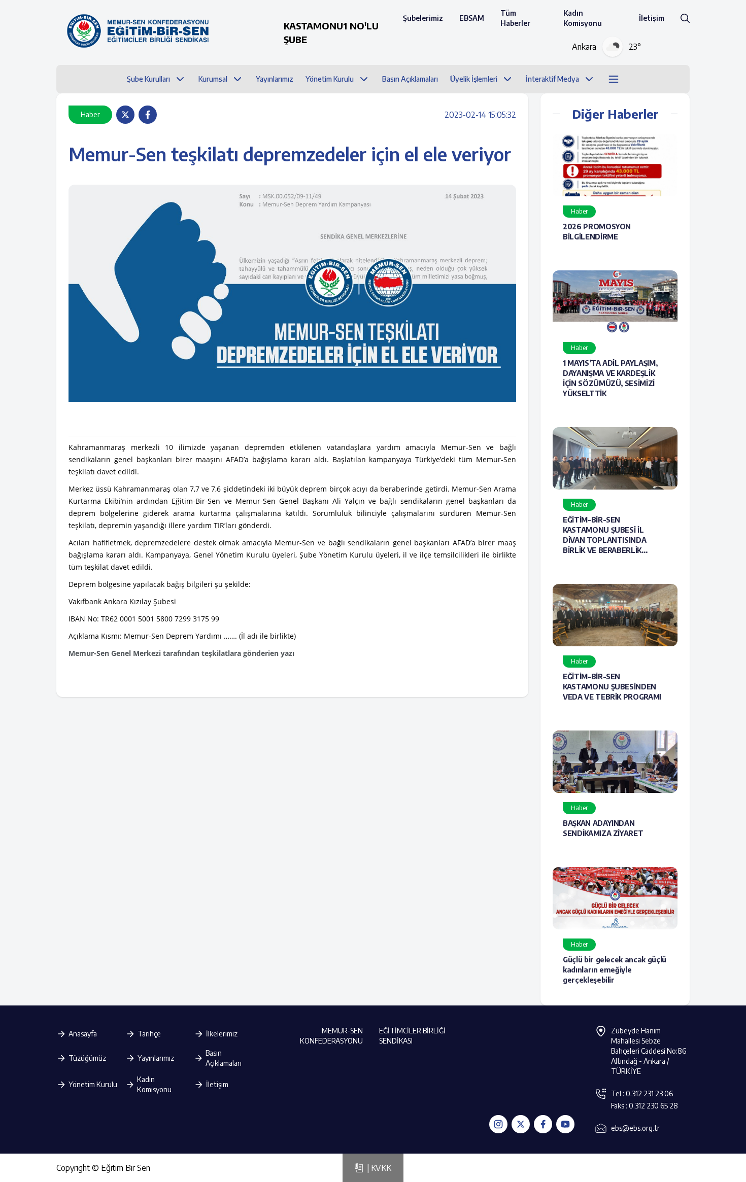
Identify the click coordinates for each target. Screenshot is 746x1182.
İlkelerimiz (222, 1033)
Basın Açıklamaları (224, 1058)
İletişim (651, 18)
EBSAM (471, 18)
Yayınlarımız (156, 1058)
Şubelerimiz (423, 18)
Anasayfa (83, 1033)
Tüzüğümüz (87, 1058)
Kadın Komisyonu (582, 18)
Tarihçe (149, 1033)
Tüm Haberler (515, 18)
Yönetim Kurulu (93, 1084)
